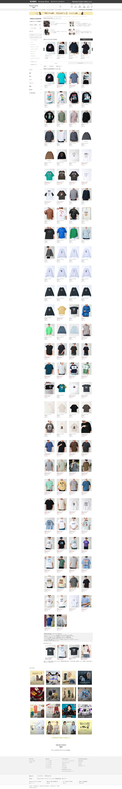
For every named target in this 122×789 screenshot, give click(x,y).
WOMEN (31, 24)
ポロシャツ (33, 53)
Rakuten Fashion (50, 16)
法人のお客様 (64, 767)
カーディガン (33, 44)
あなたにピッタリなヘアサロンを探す (35, 781)
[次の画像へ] (92, 49)
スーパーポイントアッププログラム (68, 760)
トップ (45, 16)
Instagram (80, 764)
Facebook (80, 762)
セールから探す (48, 766)
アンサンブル (33, 55)
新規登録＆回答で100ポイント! (75, 3)
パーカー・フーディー (34, 49)
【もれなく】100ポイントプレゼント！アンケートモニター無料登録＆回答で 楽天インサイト (52, 778)
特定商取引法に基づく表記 (66, 769)
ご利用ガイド (64, 764)
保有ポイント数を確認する (83, 781)
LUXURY (30, 762)
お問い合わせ (64, 766)
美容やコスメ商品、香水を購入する (52, 781)
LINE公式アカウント (81, 765)
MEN (36, 24)
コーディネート (80, 62)
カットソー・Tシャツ (34, 37)
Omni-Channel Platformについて (67, 771)
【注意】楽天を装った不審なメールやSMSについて (61, 737)
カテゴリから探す (49, 764)
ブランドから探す (49, 760)
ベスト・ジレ (33, 51)
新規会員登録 (80, 760)
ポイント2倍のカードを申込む (68, 781)
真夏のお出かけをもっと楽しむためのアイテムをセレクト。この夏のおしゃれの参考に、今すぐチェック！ (84, 32)
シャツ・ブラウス (34, 39)
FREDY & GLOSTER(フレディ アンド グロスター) (62, 16)
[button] (50, 51)
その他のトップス (34, 61)
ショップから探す (49, 762)
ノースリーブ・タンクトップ (35, 59)
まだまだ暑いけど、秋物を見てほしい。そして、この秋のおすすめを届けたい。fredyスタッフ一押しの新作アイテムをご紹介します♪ (84, 24)
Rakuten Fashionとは (65, 762)
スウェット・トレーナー (35, 46)
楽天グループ (84, 3)
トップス (32, 34)
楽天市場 (90, 3)
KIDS (40, 24)
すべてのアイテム (49, 767)
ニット (32, 42)
